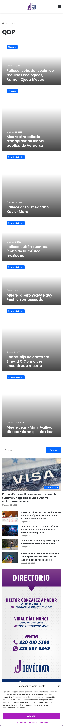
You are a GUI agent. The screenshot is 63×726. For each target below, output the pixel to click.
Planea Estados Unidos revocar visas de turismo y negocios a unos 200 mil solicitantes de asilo (29, 497)
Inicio (6, 23)
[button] (58, 686)
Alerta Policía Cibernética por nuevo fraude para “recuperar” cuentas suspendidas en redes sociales (40, 556)
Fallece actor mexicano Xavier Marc (28, 209)
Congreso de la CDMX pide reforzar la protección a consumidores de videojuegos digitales (40, 529)
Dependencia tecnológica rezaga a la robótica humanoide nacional (40, 542)
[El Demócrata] (31, 6)
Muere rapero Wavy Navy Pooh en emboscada (29, 297)
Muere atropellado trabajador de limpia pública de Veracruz (25, 141)
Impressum (43, 722)
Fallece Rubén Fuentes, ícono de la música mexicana (27, 251)
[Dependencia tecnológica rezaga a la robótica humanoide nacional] (10, 544)
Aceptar (31, 716)
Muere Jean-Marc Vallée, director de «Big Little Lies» (30, 429)
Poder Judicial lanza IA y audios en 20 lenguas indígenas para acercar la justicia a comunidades (41, 515)
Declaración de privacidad (27, 722)
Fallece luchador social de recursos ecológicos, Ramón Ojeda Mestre (30, 75)
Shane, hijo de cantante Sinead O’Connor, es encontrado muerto (28, 361)
